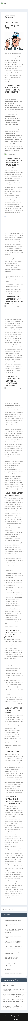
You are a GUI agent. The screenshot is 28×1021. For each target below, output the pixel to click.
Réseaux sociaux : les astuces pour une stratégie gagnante (13, 995)
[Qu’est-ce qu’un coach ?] (14, 49)
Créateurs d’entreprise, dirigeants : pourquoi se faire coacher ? (14, 942)
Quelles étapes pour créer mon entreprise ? (13, 924)
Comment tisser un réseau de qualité (13, 936)
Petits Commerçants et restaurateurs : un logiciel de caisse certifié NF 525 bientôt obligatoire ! (12, 1006)
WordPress (14, 1016)
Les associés (8, 969)
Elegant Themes (13, 1015)
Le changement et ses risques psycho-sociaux (13, 952)
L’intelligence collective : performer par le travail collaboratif (11, 958)
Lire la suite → (9, 81)
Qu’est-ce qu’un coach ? (12, 27)
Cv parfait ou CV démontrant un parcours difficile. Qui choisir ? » (13, 947)
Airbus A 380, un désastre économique (11, 964)
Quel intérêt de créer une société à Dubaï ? (13, 984)
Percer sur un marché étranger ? (13, 920)
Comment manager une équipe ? (13, 973)
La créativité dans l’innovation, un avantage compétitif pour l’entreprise (14, 931)
